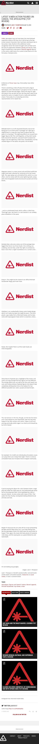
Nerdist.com (3, 738)
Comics (5, 33)
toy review (17, 586)
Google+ (14, 28)
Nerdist (7, 3)
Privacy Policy (22, 738)
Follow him (25, 575)
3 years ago (5, 711)
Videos (34, 736)
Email (20, 28)
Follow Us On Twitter (19, 714)
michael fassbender (8, 586)
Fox (30, 47)
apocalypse (5, 584)
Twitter (8, 28)
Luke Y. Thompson (16, 25)
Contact (12, 736)
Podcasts (26, 736)
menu (37, 3)
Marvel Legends (26, 49)
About (19, 736)
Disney (23, 47)
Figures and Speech (15, 584)
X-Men (3, 38)
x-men (23, 586)
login (32, 3)
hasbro (24, 584)
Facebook (11, 28)
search (28, 3)
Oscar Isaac (13, 83)
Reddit (17, 28)
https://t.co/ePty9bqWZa (16, 708)
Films (11, 33)
